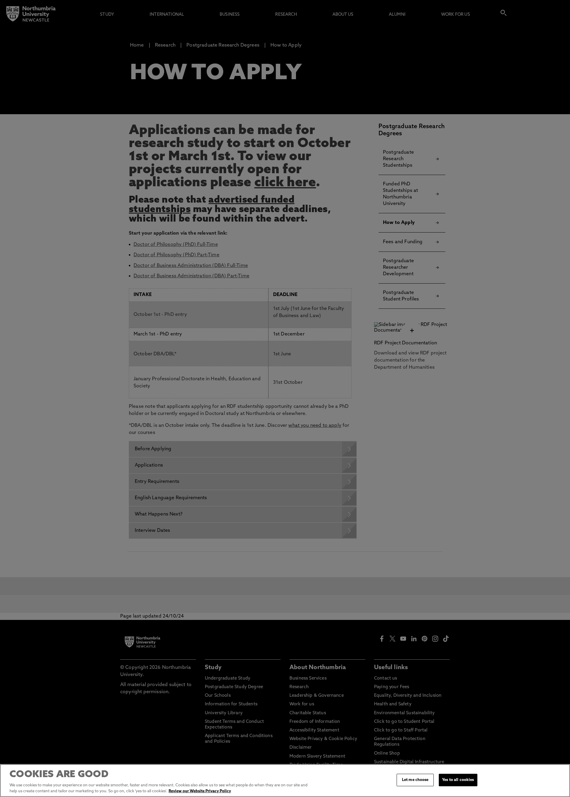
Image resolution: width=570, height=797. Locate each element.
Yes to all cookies (458, 780)
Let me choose (415, 780)
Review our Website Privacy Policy (200, 791)
